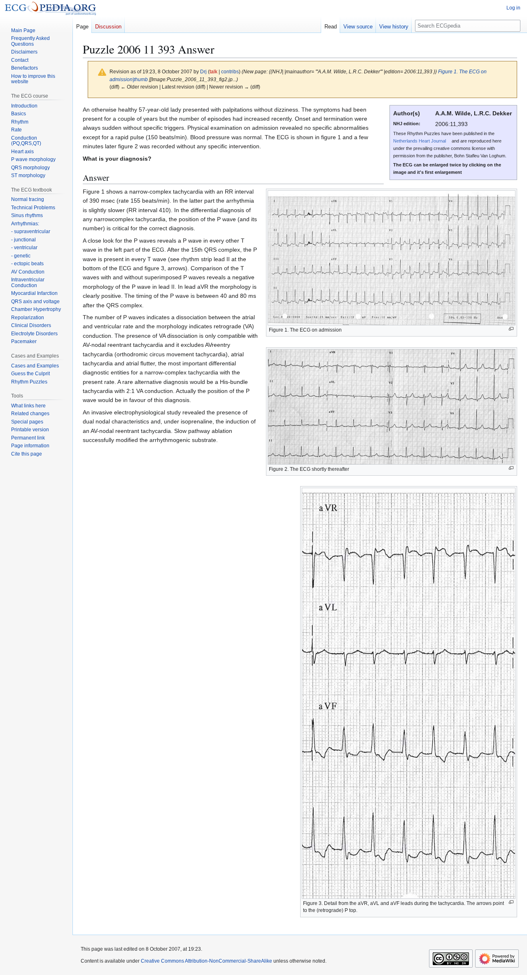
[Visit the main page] (50, 8)
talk (213, 71)
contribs (230, 71)
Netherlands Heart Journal (419, 140)
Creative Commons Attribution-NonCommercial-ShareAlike (206, 961)
